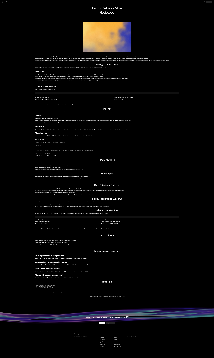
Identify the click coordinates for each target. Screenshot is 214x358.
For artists (104, 2)
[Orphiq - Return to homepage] (5, 2)
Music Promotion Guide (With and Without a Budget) (159, 60)
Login (204, 2)
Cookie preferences (117, 346)
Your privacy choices (117, 348)
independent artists (81, 206)
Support (101, 348)
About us (115, 335)
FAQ (114, 342)
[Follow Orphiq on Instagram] (127, 336)
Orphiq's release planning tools (58, 292)
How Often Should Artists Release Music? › (116, 296)
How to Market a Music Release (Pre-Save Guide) (44, 287)
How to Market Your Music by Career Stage (63, 231)
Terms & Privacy (117, 344)
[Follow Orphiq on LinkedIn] (135, 336)
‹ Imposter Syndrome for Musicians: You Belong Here (99, 296)
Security (115, 339)
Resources (102, 342)
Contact (115, 337)
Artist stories (102, 344)
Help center (102, 346)
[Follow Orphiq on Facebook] (133, 336)
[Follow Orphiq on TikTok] (129, 336)
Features (99, 2)
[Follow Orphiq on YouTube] (131, 336)
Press (115, 341)
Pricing (115, 2)
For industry (110, 2)
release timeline (75, 169)
